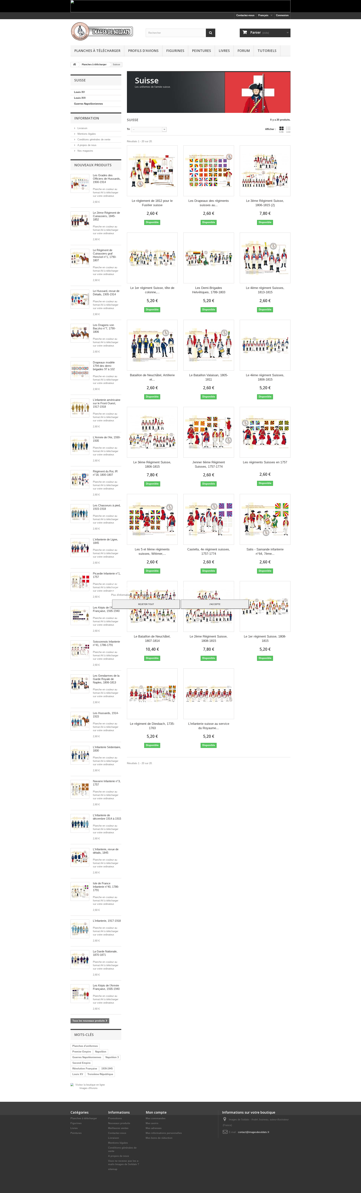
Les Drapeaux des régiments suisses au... (208, 203)
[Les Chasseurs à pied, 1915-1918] (80, 513)
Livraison (82, 128)
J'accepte (214, 604)
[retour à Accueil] (74, 64)
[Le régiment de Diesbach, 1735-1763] (152, 693)
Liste (288, 132)
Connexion (282, 15)
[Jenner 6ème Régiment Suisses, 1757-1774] (208, 432)
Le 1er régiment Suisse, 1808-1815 (265, 639)
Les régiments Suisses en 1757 (265, 462)
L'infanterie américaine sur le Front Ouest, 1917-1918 (106, 403)
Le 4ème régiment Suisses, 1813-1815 (265, 290)
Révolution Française (84, 1068)
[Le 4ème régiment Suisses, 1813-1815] (265, 257)
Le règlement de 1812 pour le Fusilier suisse (152, 203)
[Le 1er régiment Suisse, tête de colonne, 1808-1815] (152, 257)
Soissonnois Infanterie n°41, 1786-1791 (106, 643)
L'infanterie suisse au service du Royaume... (208, 726)
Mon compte (156, 1112)
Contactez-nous (245, 15)
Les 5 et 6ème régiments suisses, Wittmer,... (152, 551)
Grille (281, 132)
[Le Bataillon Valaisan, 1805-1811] (208, 345)
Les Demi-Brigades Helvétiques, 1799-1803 (208, 290)
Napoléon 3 (112, 1057)
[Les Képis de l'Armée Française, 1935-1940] (80, 615)
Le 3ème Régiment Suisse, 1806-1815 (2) (265, 203)
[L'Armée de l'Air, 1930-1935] (80, 445)
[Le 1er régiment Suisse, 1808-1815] (265, 606)
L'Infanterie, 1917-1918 (107, 920)
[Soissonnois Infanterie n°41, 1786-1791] (80, 649)
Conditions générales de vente (93, 139)
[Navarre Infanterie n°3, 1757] (80, 789)
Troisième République (100, 1074)
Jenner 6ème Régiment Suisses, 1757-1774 (208, 464)
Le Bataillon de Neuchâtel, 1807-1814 (152, 639)
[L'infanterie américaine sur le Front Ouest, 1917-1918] (80, 408)
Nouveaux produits (92, 165)
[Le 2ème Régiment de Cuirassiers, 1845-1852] (80, 220)
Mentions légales (86, 133)
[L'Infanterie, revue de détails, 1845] (80, 857)
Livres (224, 50)
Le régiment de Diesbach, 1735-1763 (152, 726)
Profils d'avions (143, 50)
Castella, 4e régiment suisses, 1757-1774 (208, 551)
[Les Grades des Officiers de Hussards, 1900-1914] (80, 183)
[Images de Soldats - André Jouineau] (105, 31)
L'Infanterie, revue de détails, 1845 (105, 851)
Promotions (115, 1118)
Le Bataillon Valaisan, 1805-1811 (208, 377)
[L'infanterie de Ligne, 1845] (80, 547)
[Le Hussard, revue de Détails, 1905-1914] (80, 299)
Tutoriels (267, 50)
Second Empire (81, 1063)
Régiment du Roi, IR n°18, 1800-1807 (105, 473)
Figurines (175, 50)
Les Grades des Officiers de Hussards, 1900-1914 (107, 179)
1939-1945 (107, 1068)
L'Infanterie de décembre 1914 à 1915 (107, 817)
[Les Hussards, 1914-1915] (80, 721)
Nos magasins (85, 150)
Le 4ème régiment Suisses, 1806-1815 (265, 377)
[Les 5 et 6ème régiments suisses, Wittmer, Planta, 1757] (152, 519)
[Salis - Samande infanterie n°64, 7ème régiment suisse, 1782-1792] (265, 519)
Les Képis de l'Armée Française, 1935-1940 (106, 609)
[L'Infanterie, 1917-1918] (80, 928)
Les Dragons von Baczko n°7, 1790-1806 (104, 328)
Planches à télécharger (97, 50)
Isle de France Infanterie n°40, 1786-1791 (106, 887)
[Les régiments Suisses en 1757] (265, 432)
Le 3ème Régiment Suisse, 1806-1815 (152, 464)
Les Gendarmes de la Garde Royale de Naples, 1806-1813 (106, 679)
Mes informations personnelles (164, 1133)
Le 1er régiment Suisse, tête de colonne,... (152, 290)
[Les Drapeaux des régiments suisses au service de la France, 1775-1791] (208, 170)
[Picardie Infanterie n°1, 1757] (80, 581)
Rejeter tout (146, 604)
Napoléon (100, 1051)
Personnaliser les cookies (148, 594)
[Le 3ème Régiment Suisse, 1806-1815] (152, 432)
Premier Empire (81, 1051)
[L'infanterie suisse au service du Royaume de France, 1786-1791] (208, 693)
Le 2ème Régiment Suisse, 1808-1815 (209, 639)
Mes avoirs (152, 1123)
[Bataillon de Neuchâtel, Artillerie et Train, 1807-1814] (152, 345)
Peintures (201, 50)
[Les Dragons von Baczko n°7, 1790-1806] (80, 333)
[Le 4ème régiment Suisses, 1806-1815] (265, 345)
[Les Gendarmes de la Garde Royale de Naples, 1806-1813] (80, 683)
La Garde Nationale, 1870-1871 (105, 953)
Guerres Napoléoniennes (88, 103)
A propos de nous (86, 145)
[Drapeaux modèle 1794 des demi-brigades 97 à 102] (80, 370)
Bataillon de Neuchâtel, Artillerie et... (152, 377)
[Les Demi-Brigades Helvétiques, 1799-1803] (208, 257)
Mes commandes (155, 1118)
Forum (243, 50)
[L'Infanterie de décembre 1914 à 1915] (80, 823)
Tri (128, 129)
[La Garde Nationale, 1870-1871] (80, 959)
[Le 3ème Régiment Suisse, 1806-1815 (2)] (265, 170)
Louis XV (79, 92)
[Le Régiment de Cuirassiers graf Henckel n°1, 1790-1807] (80, 258)
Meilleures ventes (118, 1128)
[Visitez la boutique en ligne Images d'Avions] (88, 1086)
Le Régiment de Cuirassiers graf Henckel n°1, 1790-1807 (104, 255)
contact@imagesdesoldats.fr (253, 1132)
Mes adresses (154, 1128)
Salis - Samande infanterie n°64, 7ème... (265, 551)
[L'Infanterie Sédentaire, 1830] (80, 755)
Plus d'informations (122, 594)
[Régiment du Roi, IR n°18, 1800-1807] (80, 479)
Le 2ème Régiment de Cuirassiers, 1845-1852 (106, 216)
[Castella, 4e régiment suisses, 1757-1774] (208, 519)
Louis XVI (80, 98)
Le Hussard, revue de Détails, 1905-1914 (106, 292)
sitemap (112, 1169)
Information (86, 118)
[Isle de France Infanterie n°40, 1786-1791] (80, 891)
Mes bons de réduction (159, 1138)
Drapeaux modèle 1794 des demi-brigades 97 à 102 (104, 366)
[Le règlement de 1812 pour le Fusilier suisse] (152, 170)
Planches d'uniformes (85, 1046)
